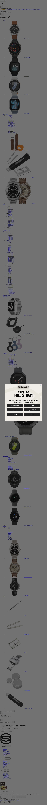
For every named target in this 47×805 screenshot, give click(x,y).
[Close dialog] (40, 385)
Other (32, 414)
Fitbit (32, 405)
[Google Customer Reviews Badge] (14, 195)
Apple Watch (32, 410)
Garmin (15, 410)
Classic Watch (15, 405)
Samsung (14, 414)
